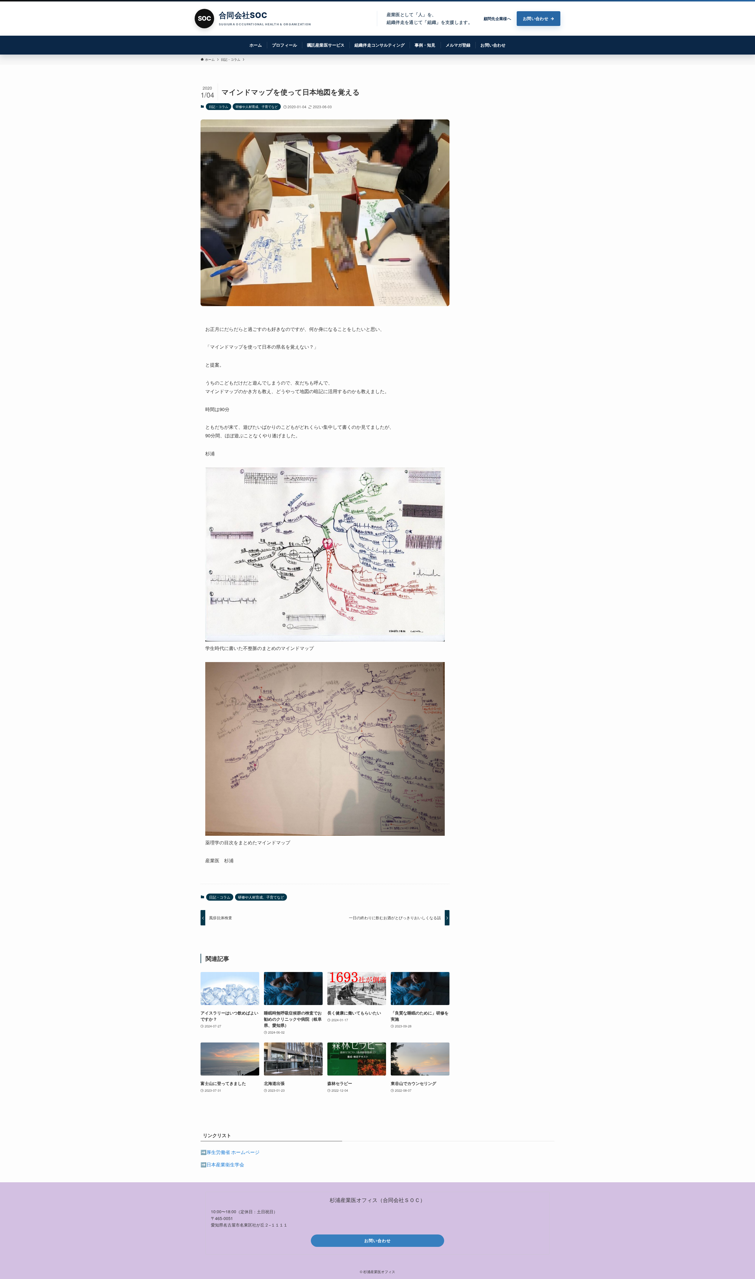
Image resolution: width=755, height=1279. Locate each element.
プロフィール (284, 44)
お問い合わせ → (538, 18)
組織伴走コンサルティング (379, 44)
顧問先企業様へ (497, 18)
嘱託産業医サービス (325, 44)
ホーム (256, 44)
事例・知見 (425, 44)
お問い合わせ (492, 44)
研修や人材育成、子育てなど (257, 106)
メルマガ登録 (458, 44)
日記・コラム (218, 106)
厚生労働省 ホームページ (233, 1152)
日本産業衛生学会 (225, 1164)
